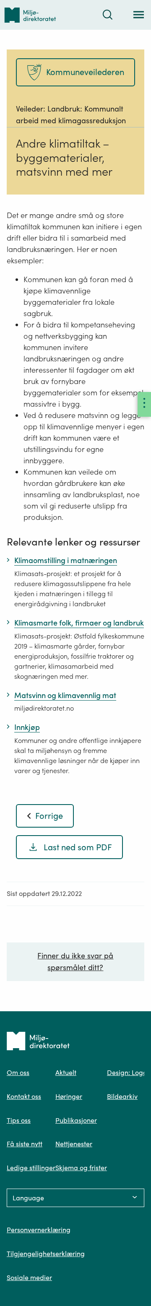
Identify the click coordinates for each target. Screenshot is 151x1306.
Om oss (18, 1072)
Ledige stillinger (31, 1167)
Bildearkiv (122, 1096)
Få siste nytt (24, 1144)
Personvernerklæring (38, 1230)
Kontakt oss (24, 1096)
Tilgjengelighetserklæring (46, 1253)
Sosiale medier (29, 1277)
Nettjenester (73, 1144)
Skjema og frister (81, 1167)
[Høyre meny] (144, 404)
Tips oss (19, 1120)
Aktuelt (65, 1072)
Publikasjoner (76, 1120)
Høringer (68, 1096)
